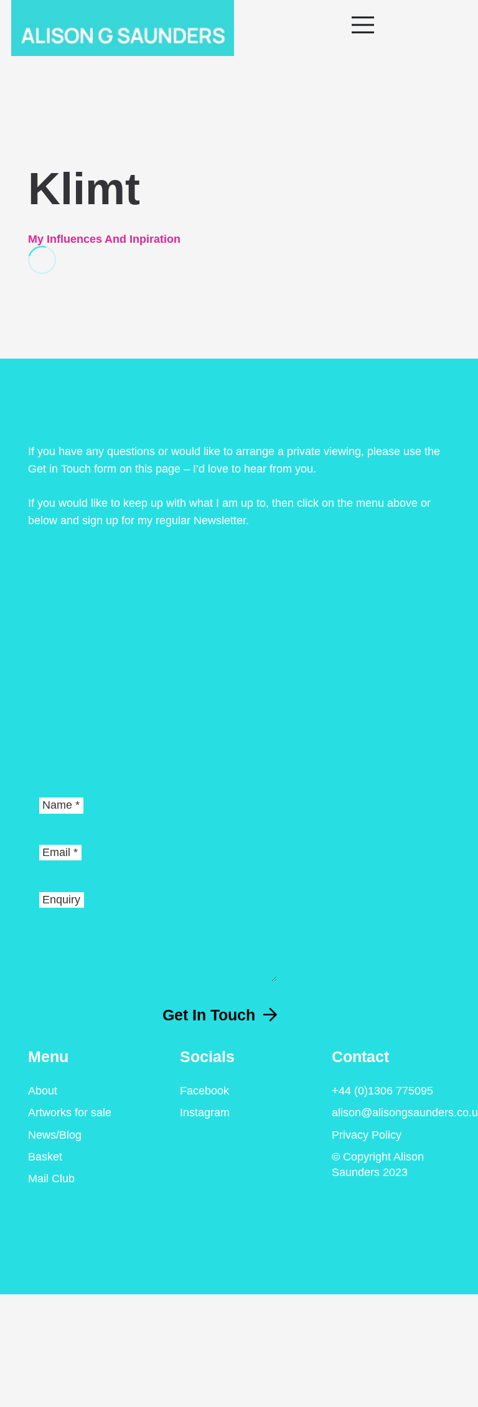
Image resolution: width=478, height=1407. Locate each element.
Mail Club (51, 1178)
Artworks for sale (69, 1112)
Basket (45, 1157)
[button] (409, 24)
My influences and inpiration (104, 239)
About (42, 1091)
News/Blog (55, 1135)
